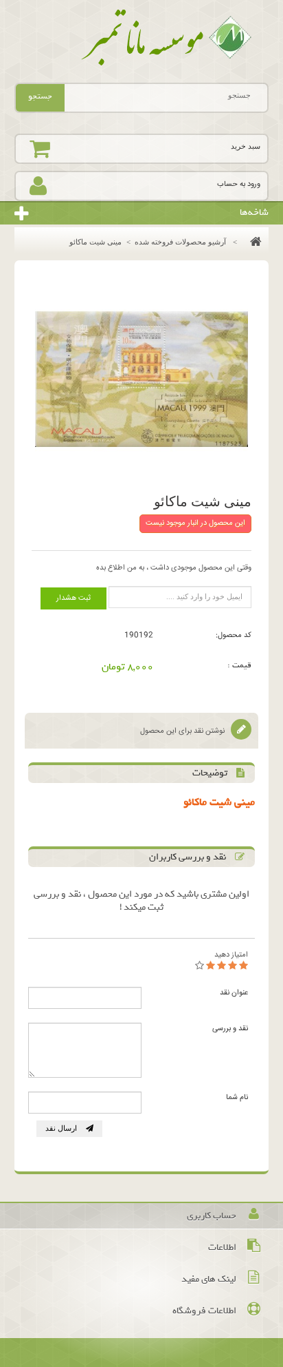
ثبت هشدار (73, 598)
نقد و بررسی (230, 1028)
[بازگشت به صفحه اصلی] (252, 242)
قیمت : (239, 665)
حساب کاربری (211, 1216)
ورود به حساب (238, 184)
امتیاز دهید (231, 955)
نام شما (237, 1097)
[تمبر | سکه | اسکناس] (141, 38)
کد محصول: (233, 635)
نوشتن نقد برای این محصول (183, 731)
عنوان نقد (234, 993)
